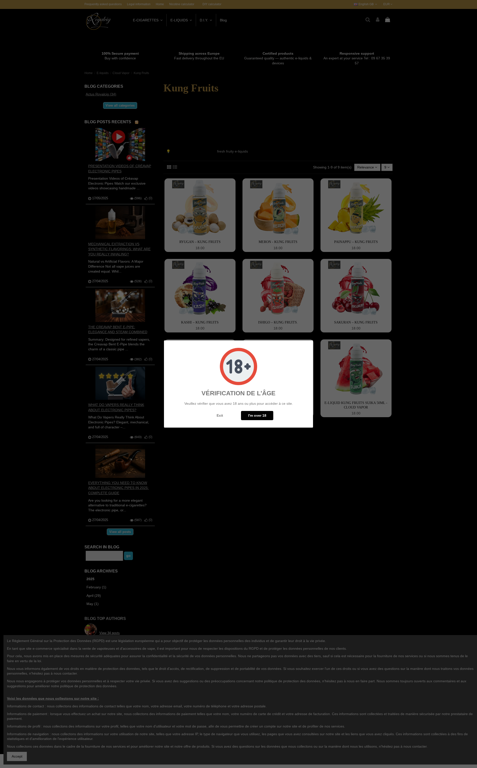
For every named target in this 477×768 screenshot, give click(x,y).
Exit (220, 415)
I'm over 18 (257, 415)
